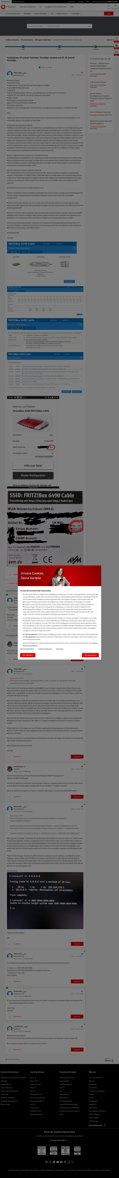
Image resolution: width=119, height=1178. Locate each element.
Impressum (59, 649)
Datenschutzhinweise (27, 649)
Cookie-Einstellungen (45, 649)
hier (52, 599)
